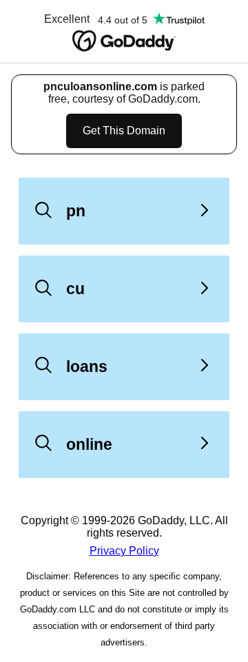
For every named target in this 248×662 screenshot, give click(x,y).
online (89, 444)
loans (86, 366)
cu (75, 289)
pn (75, 211)
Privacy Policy (124, 551)
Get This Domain (124, 130)
